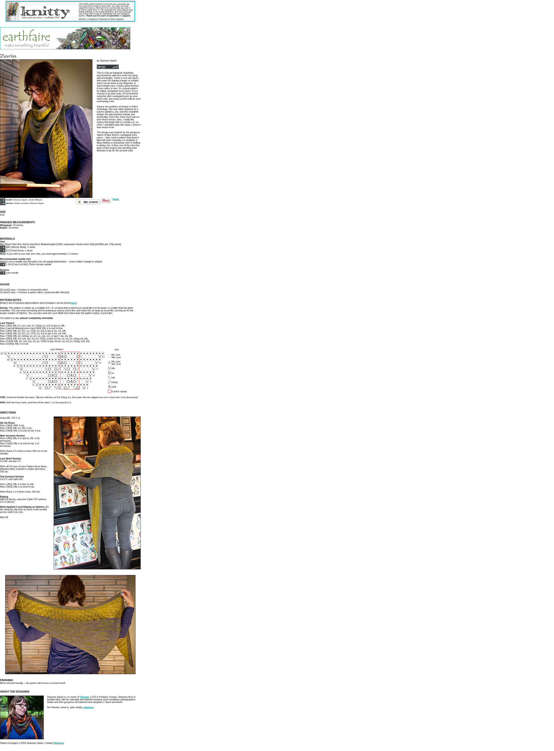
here (73, 303)
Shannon (59, 743)
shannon (88, 707)
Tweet (115, 199)
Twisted (84, 697)
